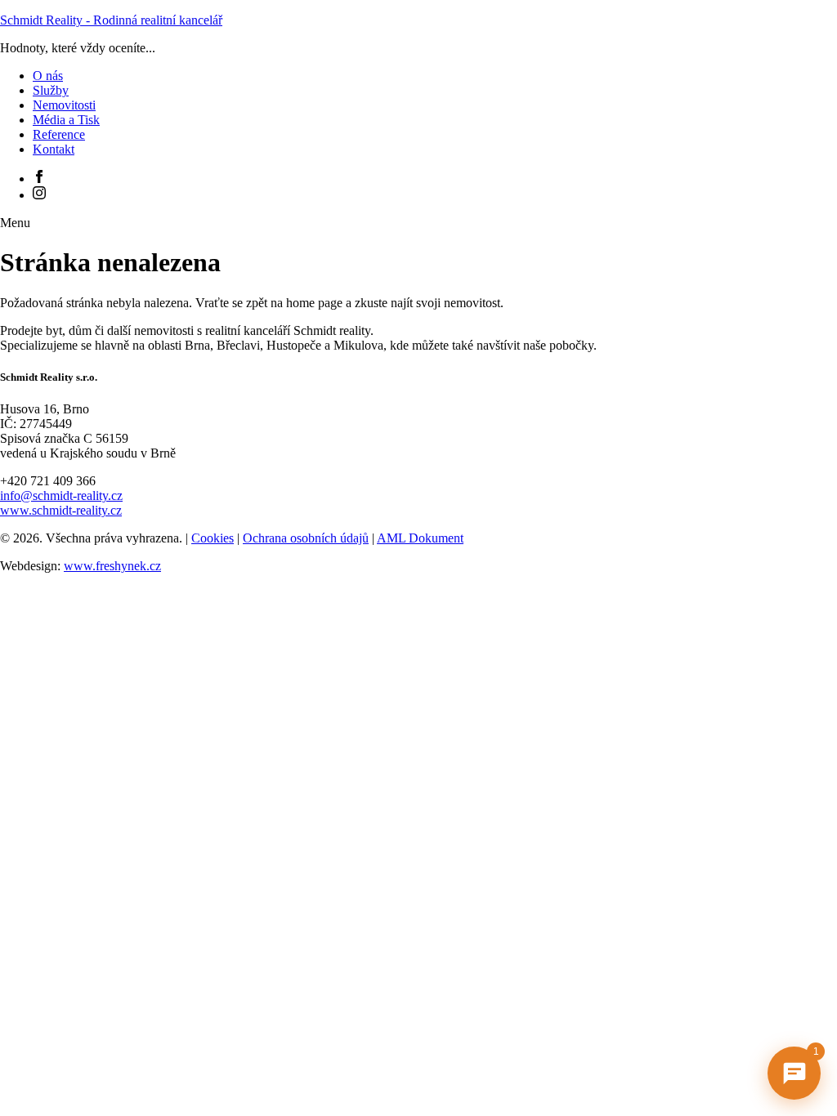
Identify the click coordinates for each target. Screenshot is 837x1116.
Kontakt (53, 149)
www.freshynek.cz (112, 566)
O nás (48, 76)
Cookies (212, 538)
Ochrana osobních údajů (306, 538)
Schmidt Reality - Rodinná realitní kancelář (111, 20)
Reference (59, 134)
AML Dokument (420, 538)
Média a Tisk (66, 120)
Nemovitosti (64, 105)
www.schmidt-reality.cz (61, 510)
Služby (51, 90)
